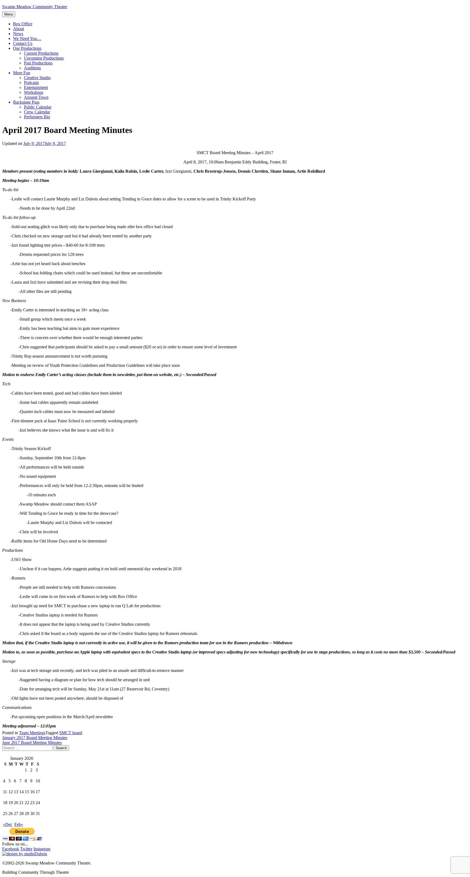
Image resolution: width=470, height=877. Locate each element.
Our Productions (27, 48)
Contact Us (22, 43)
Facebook (10, 849)
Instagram (41, 849)
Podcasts (31, 82)
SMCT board (70, 732)
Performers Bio (37, 116)
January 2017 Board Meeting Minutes (34, 737)
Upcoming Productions (44, 58)
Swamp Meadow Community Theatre (34, 6)
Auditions (32, 68)
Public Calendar (37, 107)
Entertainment (36, 87)
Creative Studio (37, 77)
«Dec (7, 824)
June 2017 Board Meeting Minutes (32, 742)
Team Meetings (32, 732)
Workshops (33, 92)
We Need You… (27, 38)
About (18, 28)
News (18, 33)
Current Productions (41, 53)
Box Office (22, 23)
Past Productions (38, 63)
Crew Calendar (37, 112)
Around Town (36, 97)
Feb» (18, 824)
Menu (8, 14)
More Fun (21, 72)
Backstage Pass (26, 102)
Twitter (26, 849)
